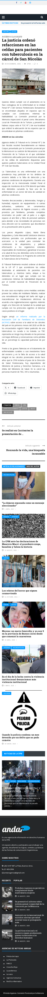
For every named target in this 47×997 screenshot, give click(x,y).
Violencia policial (9, 475)
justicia (24, 409)
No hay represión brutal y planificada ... (23, 788)
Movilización (22, 781)
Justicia (13, 31)
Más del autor (33, 466)
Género (6, 605)
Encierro (6, 31)
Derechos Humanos (11, 409)
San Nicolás (8, 412)
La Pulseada (11, 960)
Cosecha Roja (12, 967)
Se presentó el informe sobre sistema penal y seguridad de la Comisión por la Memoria (29, 904)
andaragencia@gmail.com (14, 873)
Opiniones (15, 517)
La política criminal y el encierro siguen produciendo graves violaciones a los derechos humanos (28, 934)
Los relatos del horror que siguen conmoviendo (19, 592)
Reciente (6, 881)
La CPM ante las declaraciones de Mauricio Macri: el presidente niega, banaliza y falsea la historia (21, 544)
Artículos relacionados (13, 466)
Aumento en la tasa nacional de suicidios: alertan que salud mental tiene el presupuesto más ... (29, 919)
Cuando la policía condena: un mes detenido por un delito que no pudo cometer (20, 737)
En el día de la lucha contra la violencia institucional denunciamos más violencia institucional (23, 679)
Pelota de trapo (13, 956)
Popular (18, 881)
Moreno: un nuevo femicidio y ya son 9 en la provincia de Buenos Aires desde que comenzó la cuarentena (23, 634)
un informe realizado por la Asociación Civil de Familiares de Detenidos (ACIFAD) (23, 319)
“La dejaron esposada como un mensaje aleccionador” (23, 504)
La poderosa (12, 970)
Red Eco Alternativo (14, 981)
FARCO (9, 963)
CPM (24, 405)
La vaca (10, 974)
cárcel (17, 405)
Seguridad (7, 693)
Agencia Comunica (14, 978)
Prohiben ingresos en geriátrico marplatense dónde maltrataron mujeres (30, 890)
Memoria (6, 517)
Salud (33, 409)
